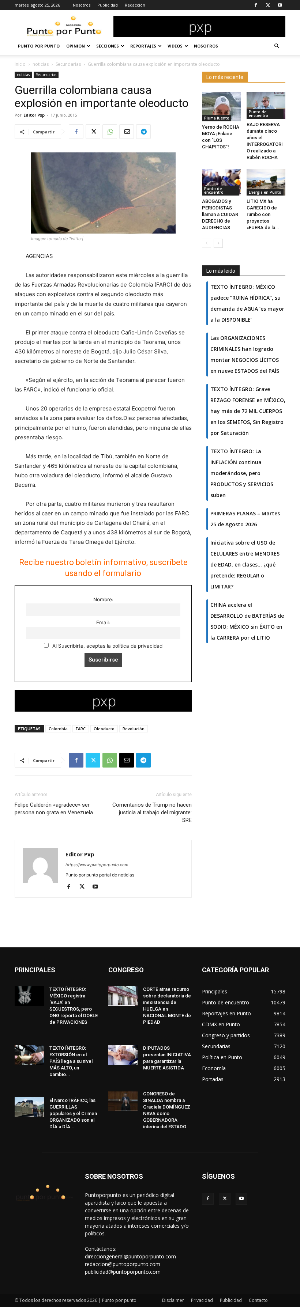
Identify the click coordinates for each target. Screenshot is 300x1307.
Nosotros (81, 5)
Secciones (107, 46)
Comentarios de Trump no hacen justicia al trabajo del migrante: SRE (152, 812)
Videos (175, 46)
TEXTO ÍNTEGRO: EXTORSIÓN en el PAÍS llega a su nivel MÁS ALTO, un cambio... (71, 1061)
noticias (41, 64)
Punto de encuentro (258, 113)
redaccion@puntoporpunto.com (122, 1264)
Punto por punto (39, 46)
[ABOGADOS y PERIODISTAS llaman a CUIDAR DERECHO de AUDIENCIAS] (221, 182)
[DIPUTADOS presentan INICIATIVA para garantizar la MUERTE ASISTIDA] (123, 1055)
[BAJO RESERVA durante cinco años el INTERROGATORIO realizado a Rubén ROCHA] (266, 105)
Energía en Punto (265, 192)
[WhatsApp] (109, 131)
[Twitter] (267, 5)
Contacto (258, 1300)
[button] (276, 46)
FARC (81, 728)
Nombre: (103, 599)
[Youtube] (279, 5)
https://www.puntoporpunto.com (96, 864)
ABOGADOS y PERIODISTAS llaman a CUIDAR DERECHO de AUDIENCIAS (220, 214)
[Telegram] (143, 131)
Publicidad (107, 5)
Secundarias (68, 64)
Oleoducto (104, 728)
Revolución (134, 728)
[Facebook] (255, 5)
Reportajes (143, 46)
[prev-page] (206, 243)
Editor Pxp (34, 115)
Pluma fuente (216, 118)
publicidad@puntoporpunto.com (123, 1271)
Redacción (135, 5)
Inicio (20, 64)
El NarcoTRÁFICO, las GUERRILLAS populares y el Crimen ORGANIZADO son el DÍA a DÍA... (73, 1113)
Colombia (58, 728)
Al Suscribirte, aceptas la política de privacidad (106, 646)
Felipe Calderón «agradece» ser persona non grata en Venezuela (54, 809)
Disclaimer (173, 1300)
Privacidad (202, 1300)
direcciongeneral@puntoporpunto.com (130, 1256)
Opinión (75, 46)
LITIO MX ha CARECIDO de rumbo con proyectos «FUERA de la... (263, 214)
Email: (103, 622)
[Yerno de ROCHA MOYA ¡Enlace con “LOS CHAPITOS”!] (221, 106)
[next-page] (218, 243)
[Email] (126, 131)
